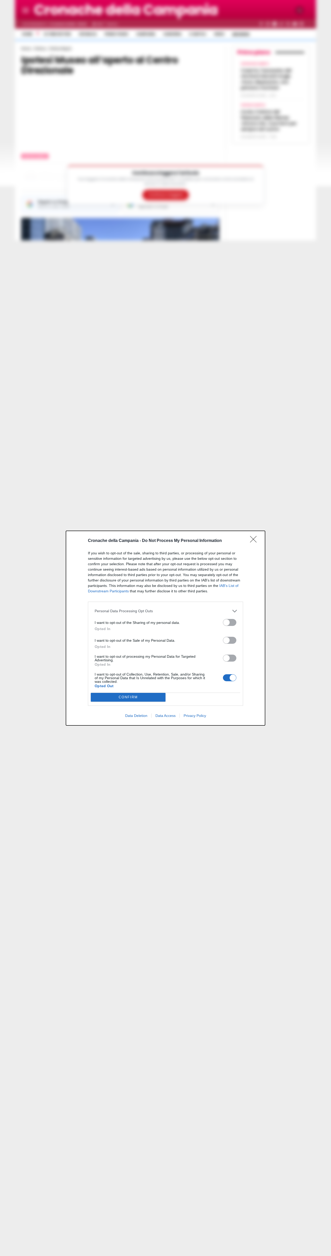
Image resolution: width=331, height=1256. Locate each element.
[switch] (229, 622)
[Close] (255, 541)
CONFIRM (128, 697)
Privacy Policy (195, 716)
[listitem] (165, 611)
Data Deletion (136, 716)
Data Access (165, 716)
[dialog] (165, 628)
